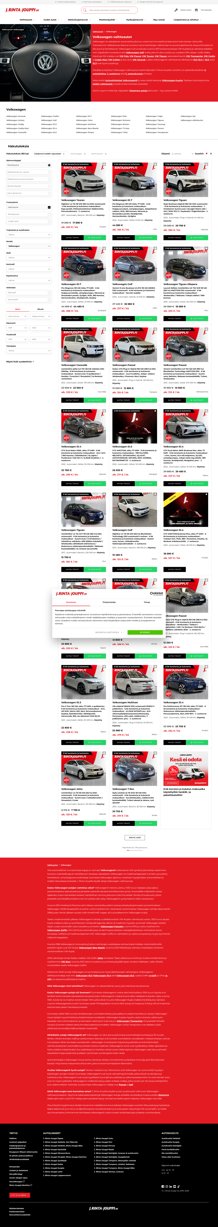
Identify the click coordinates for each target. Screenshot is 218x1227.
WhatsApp (96, 238)
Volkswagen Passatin (112, 926)
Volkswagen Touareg (155, 124)
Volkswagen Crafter (50, 116)
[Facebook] (163, 1186)
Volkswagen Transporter (157, 132)
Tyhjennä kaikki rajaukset (51, 154)
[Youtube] (174, 1186)
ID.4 (200, 60)
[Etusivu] (22, 10)
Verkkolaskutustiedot (19, 1159)
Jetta (100, 958)
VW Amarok (139, 60)
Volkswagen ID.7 (84, 116)
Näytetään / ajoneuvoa (134, 848)
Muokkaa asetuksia (107, 632)
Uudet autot (13, 221)
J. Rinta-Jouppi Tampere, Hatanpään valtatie (115, 1160)
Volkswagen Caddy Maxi (17, 128)
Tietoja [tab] (147, 602)
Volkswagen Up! (188, 116)
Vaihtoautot (98, 32)
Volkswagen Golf (135, 52)
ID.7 (95, 63)
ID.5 (207, 60)
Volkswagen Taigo (154, 116)
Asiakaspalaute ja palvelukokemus (17, 1147)
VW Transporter (194, 56)
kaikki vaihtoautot (102, 84)
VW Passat (135, 56)
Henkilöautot (13, 165)
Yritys (13, 1133)
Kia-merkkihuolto (170, 1153)
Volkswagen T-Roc (119, 132)
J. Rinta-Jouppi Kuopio (53, 1168)
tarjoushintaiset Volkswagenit (121, 80)
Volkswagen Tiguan (155, 120)
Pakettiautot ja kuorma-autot (20, 179)
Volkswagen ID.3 (49, 124)
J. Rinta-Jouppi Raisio (104, 1149)
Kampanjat (14, 1167)
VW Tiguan (161, 56)
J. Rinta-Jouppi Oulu (103, 1138)
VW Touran (148, 56)
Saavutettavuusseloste (19, 1215)
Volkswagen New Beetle (87, 128)
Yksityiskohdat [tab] (109, 602)
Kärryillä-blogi (15, 1174)
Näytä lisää (135, 838)
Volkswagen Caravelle (16, 132)
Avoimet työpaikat (17, 1142)
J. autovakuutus (134, 74)
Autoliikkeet (52, 1133)
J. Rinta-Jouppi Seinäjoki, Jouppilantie (112, 1157)
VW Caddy (209, 56)
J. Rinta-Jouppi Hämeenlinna (56, 1153)
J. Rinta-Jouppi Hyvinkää (54, 1149)
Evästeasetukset (16, 1211)
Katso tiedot (72, 238)
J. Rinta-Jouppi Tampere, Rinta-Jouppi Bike (114, 1168)
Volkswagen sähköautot (192, 120)
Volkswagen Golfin (57, 930)
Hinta (17, 309)
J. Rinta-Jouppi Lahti (52, 1172)
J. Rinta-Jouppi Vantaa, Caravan (109, 1172)
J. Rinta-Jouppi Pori (103, 1142)
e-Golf (153, 975)
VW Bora (66, 962)
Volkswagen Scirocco (120, 120)
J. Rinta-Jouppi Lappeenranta (57, 1175)
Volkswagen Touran (155, 128)
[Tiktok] (178, 1186)
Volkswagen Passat (85, 132)
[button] (20, 361)
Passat (122, 1085)
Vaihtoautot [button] (100, 154)
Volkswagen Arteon (15, 120)
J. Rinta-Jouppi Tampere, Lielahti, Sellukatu (114, 1164)
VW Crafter (114, 60)
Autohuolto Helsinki (171, 1138)
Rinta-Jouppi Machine (19, 1185)
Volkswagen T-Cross (120, 128)
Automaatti (13, 299)
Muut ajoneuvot (14, 193)
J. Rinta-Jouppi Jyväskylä (54, 1160)
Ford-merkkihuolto (170, 1149)
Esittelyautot (13, 214)
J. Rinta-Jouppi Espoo (53, 1138)
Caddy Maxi (101, 60)
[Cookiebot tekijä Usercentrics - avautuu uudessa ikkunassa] (152, 594)
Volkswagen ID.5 (49, 132)
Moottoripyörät (14, 186)
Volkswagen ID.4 (49, 128)
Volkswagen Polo (119, 116)
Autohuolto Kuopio (170, 1142)
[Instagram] (167, 1186)
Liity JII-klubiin (18, 1195)
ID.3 (195, 60)
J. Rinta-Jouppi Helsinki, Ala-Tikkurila (60, 1142)
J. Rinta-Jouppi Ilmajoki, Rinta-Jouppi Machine (65, 1157)
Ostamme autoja (138, 90)
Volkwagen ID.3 (84, 975)
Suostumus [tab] (71, 602)
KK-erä (40, 309)
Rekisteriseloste (16, 1208)
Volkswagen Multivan (86, 124)
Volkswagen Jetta (84, 120)
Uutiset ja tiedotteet (18, 1170)
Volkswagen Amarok (15, 116)
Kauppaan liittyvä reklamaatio (23, 1152)
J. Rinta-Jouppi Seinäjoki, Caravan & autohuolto (116, 1153)
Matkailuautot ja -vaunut (18, 172)
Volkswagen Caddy (15, 124)
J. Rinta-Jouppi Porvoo (104, 1146)
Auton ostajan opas (18, 1178)
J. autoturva (113, 74)
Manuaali (12, 292)
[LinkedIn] (170, 1186)
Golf (131, 1085)
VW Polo (124, 56)
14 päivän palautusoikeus (21, 1156)
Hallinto (13, 1138)
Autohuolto (170, 1133)
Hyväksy (145, 632)
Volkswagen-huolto (172, 80)
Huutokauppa (16, 1181)
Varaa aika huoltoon (171, 1157)
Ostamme (163, 1095)
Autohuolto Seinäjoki (171, 1146)
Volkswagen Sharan (120, 124)
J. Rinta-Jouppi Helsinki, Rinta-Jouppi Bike (63, 1146)
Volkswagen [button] (79, 154)
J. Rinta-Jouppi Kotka (53, 1164)
